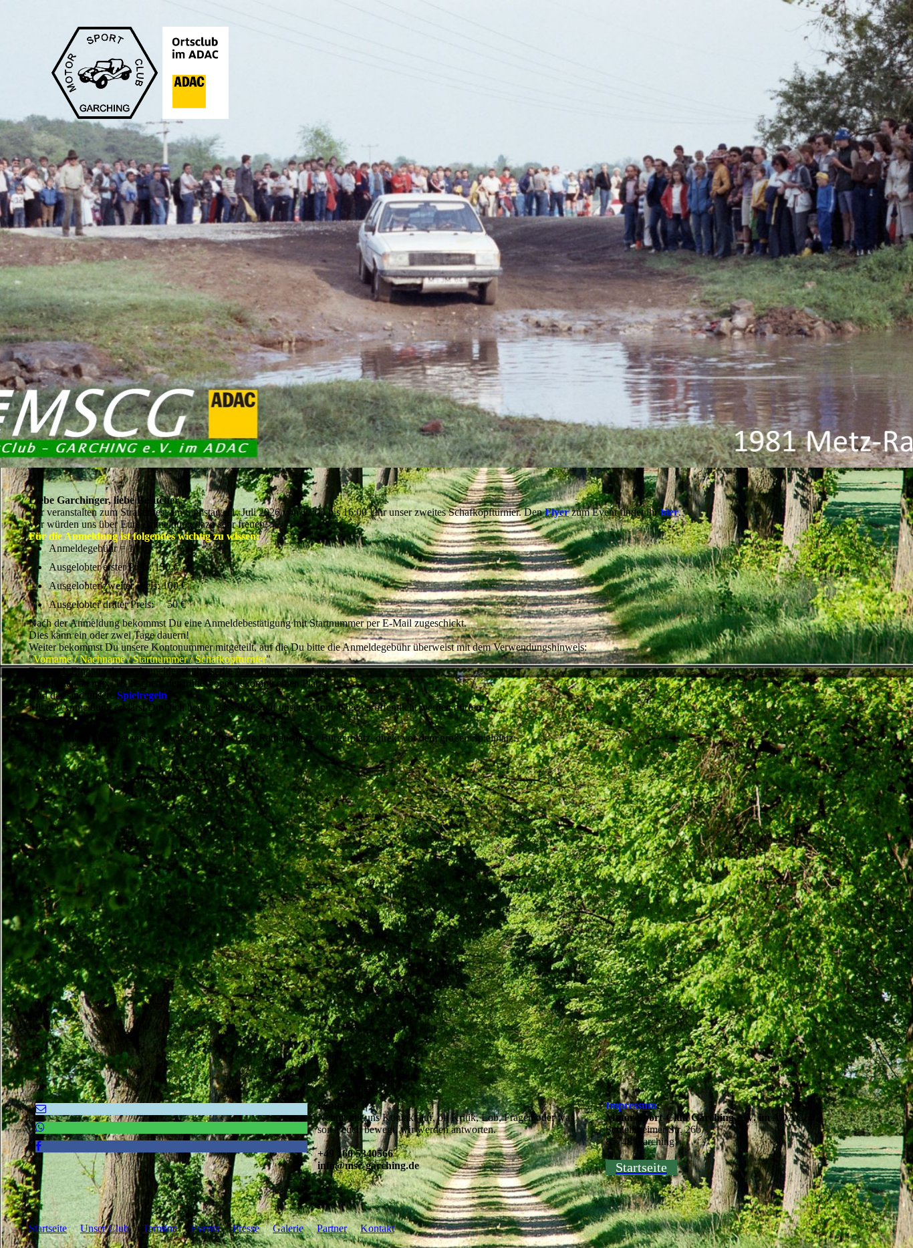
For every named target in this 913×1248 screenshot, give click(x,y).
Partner (332, 1228)
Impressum (631, 1105)
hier (669, 512)
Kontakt (377, 1228)
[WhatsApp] (40, 1127)
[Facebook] (38, 1146)
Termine (159, 1228)
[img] (456, 234)
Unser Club (104, 1228)
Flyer (557, 512)
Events (204, 1228)
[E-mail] (40, 1108)
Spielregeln (142, 695)
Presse (246, 1228)
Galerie (288, 1228)
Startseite (48, 1228)
